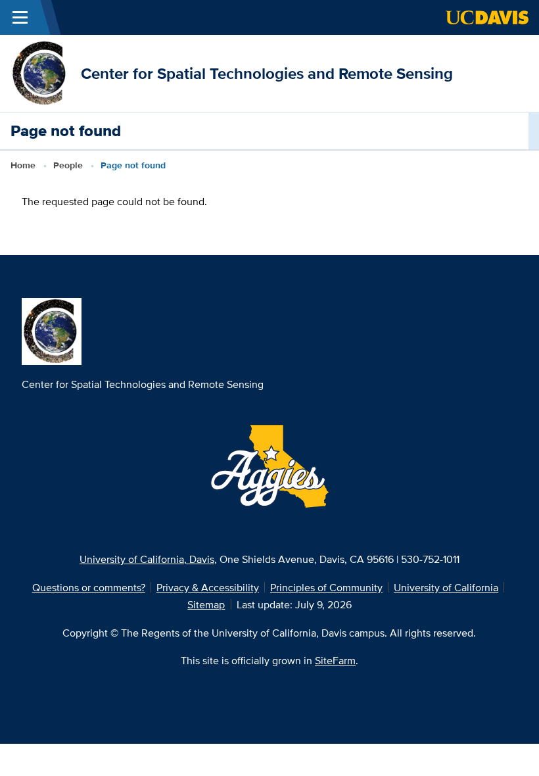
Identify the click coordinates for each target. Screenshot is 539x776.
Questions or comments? (88, 587)
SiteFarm (335, 660)
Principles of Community (326, 587)
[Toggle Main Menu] (20, 17)
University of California (446, 587)
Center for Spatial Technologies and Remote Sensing (267, 73)
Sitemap (206, 604)
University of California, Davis (147, 559)
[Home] (40, 72)
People (68, 165)
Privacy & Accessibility (207, 587)
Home (23, 165)
